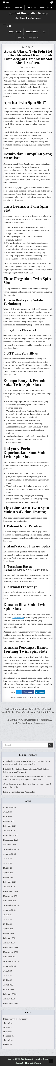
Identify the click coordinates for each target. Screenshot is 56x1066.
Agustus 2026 (9, 807)
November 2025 (10, 840)
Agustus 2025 (9, 854)
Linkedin (41, 692)
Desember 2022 (10, 1003)
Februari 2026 (10, 826)
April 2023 (8, 985)
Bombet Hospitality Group (28, 13)
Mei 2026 (7, 816)
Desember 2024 (10, 891)
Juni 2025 (7, 863)
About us (18, 7)
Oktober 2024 (9, 901)
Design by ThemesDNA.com (28, 1063)
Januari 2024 (9, 943)
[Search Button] (51, 2)
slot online (8, 1023)
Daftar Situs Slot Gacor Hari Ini (32, 697)
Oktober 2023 (9, 957)
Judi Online (28, 47)
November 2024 (10, 896)
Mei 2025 (7, 868)
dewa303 (7, 1027)
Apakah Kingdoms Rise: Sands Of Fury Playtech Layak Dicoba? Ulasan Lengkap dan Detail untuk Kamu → (28, 712)
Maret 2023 (8, 989)
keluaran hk (8, 1036)
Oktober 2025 (9, 845)
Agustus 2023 (9, 966)
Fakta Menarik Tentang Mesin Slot (19, 792)
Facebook (29, 692)
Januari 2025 (9, 887)
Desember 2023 (10, 947)
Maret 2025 (8, 877)
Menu (8, 2)
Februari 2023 (10, 994)
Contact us (31, 7)
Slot (45, 31)
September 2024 (11, 905)
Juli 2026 (7, 812)
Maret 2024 (8, 933)
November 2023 (10, 952)
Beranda (7, 7)
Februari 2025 (10, 882)
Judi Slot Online (32, 31)
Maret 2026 (8, 821)
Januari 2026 (9, 831)
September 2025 (11, 849)
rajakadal (7, 1044)
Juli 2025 (7, 859)
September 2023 (11, 961)
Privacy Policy (46, 7)
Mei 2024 (7, 924)
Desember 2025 (10, 835)
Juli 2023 (7, 971)
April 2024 (8, 929)
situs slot (7, 1032)
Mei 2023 (7, 980)
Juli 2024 (7, 915)
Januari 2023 (9, 999)
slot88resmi (18, 618)
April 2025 (8, 873)
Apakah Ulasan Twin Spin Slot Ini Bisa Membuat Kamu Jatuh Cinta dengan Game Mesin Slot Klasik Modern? (28, 57)
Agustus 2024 (9, 910)
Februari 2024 (9, 938)
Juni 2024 (7, 919)
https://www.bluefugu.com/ (15, 1019)
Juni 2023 (7, 975)
